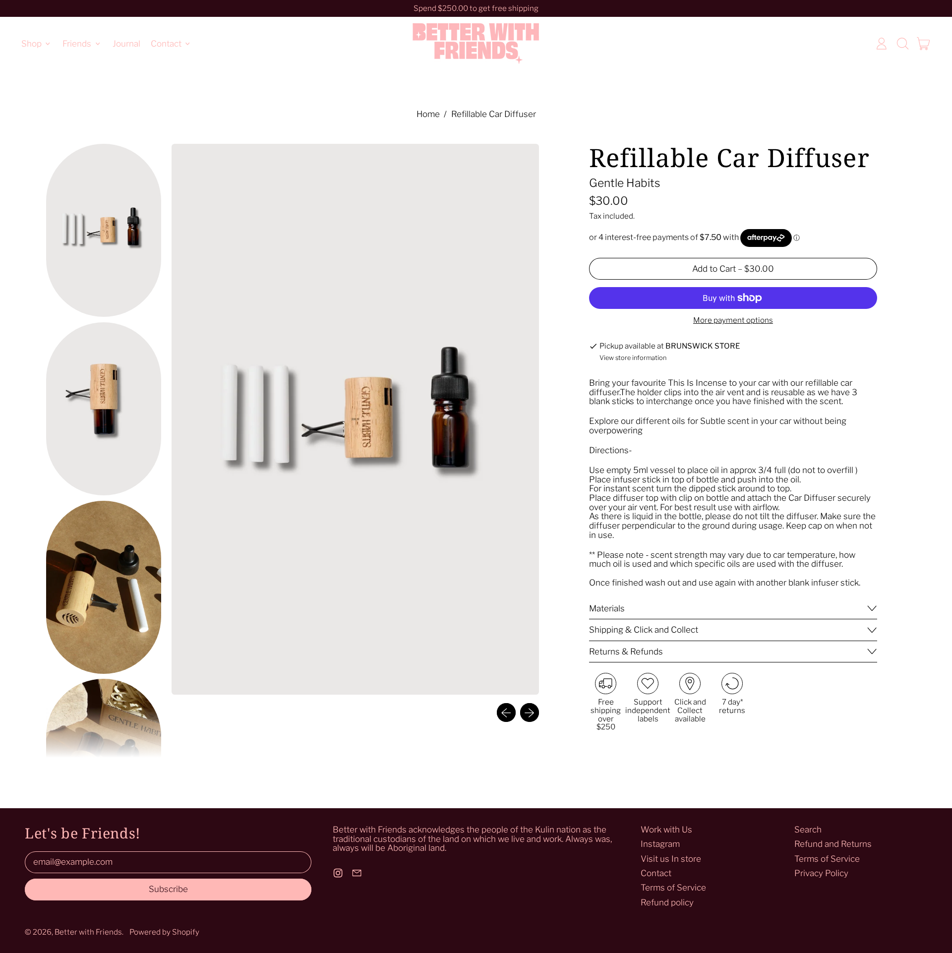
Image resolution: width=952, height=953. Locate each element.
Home (428, 114)
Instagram (660, 844)
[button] (902, 43)
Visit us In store (671, 859)
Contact (656, 873)
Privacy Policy (821, 873)
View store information (632, 358)
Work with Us (666, 829)
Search (808, 829)
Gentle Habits (624, 183)
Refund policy (667, 902)
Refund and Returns (833, 844)
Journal (126, 43)
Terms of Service (673, 888)
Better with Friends (88, 932)
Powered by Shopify (164, 932)
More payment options (733, 320)
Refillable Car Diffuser (493, 114)
